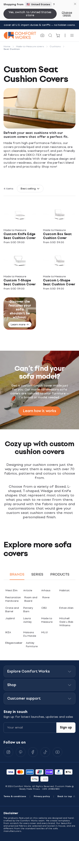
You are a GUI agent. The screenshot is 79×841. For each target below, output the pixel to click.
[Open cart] (58, 35)
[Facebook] (33, 752)
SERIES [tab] (37, 574)
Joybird (10, 618)
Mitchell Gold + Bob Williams (66, 622)
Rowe (45, 597)
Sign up (66, 727)
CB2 (44, 607)
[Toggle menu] (71, 35)
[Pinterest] (20, 752)
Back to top (64, 796)
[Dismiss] (75, 4)
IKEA (8, 632)
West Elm (11, 590)
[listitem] (22, 224)
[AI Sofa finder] (42, 35)
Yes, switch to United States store (30, 13)
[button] (30, 188)
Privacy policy (42, 796)
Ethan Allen (66, 607)
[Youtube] (57, 752)
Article (27, 590)
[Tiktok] (45, 752)
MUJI (44, 632)
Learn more (18, 324)
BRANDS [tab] (17, 574)
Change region (67, 14)
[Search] (50, 35)
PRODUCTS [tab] (59, 574)
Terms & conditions (15, 796)
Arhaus (45, 590)
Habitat (64, 590)
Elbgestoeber (13, 642)
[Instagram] (8, 752)
